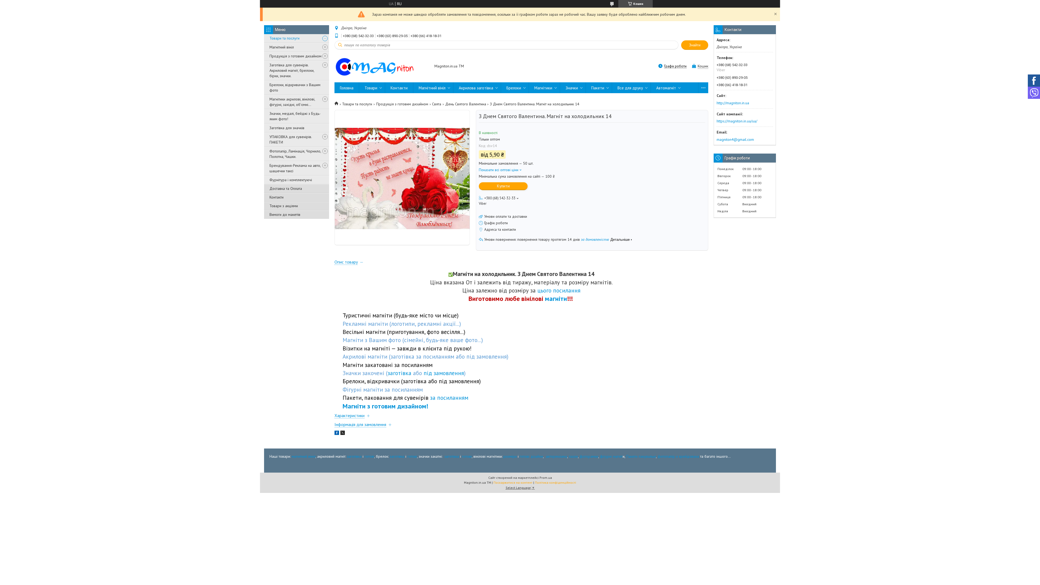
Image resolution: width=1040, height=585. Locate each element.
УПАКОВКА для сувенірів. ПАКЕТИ (290, 139)
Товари (371, 88)
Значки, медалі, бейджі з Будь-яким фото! (295, 116)
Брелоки (513, 88)
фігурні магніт (611, 456)
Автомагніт (666, 88)
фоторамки (589, 456)
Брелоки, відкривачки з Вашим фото (294, 87)
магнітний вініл (304, 456)
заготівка (354, 456)
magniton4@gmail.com (735, 139)
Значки (572, 88)
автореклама (556, 456)
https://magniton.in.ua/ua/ (737, 121)
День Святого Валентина (465, 104)
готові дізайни (531, 456)
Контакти (276, 197)
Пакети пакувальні (641, 456)
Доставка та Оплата (285, 188)
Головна (346, 88)
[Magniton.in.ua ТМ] (381, 66)
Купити (503, 185)
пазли (573, 456)
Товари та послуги (284, 38)
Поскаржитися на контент (512, 482)
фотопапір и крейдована (678, 456)
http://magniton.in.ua (733, 102)
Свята (436, 104)
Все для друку (630, 88)
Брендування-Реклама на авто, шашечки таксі (295, 168)
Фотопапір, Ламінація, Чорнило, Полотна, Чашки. (295, 154)
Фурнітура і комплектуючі (290, 179)
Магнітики (543, 88)
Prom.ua (546, 478)
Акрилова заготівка (476, 88)
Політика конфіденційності (555, 482)
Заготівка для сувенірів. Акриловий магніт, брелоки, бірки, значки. (291, 70)
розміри (510, 456)
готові (369, 456)
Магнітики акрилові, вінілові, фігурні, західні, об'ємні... (292, 102)
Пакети (597, 88)
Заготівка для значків (286, 127)
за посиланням (449, 397)
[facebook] (336, 433)
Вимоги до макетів (284, 214)
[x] (342, 433)
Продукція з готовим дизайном (295, 56)
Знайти (694, 45)
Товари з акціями (283, 205)
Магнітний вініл (281, 47)
